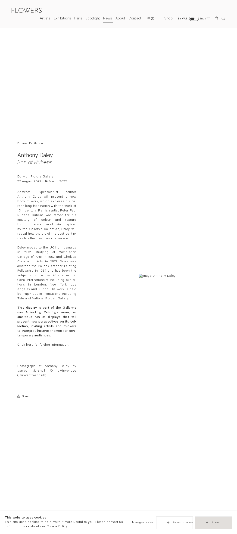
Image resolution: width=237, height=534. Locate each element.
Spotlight (92, 19)
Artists (45, 19)
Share (26, 396)
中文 (150, 19)
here (29, 345)
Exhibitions (62, 19)
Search (223, 18)
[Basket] (217, 19)
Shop (168, 19)
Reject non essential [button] (187, 523)
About (120, 19)
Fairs (78, 19)
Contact (134, 19)
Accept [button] (217, 523)
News (107, 19)
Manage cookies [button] (142, 522)
